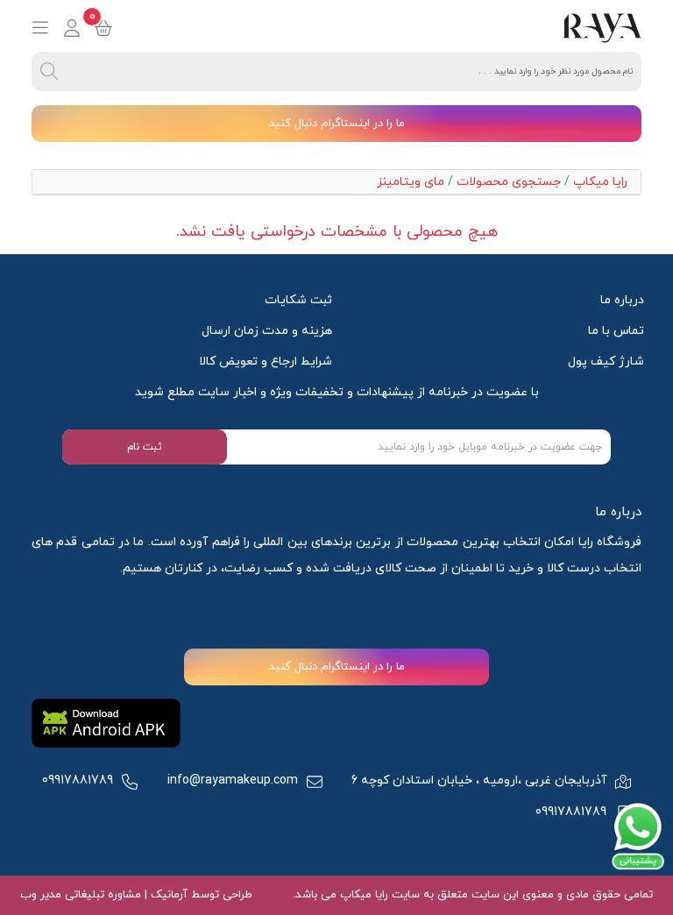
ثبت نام (144, 447)
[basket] (103, 28)
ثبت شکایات (298, 300)
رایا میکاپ (600, 182)
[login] (72, 28)
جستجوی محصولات (509, 182)
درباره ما (622, 300)
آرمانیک (167, 895)
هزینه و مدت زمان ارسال (267, 331)
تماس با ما (616, 331)
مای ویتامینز (410, 182)
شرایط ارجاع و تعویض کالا (265, 361)
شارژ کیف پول (606, 361)
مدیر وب (40, 895)
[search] (49, 71)
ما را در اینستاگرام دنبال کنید (337, 123)
